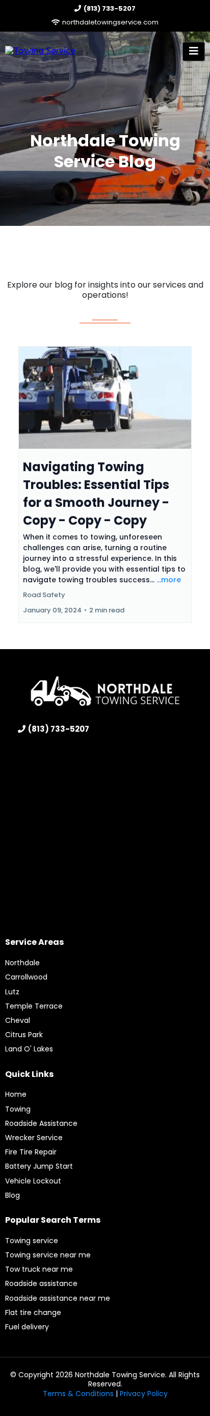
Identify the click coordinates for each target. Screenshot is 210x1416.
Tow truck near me (39, 1269)
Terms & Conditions (78, 1393)
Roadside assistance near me (57, 1298)
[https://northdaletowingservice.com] (40, 51)
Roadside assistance (41, 1283)
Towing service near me (48, 1255)
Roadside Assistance (41, 1123)
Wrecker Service (34, 1137)
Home (16, 1094)
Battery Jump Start (39, 1166)
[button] (193, 51)
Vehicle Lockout (33, 1181)
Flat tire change (33, 1312)
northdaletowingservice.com (110, 22)
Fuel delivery (27, 1327)
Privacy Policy (144, 1393)
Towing (18, 1109)
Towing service (31, 1240)
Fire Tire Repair (31, 1152)
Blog (12, 1195)
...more (168, 580)
